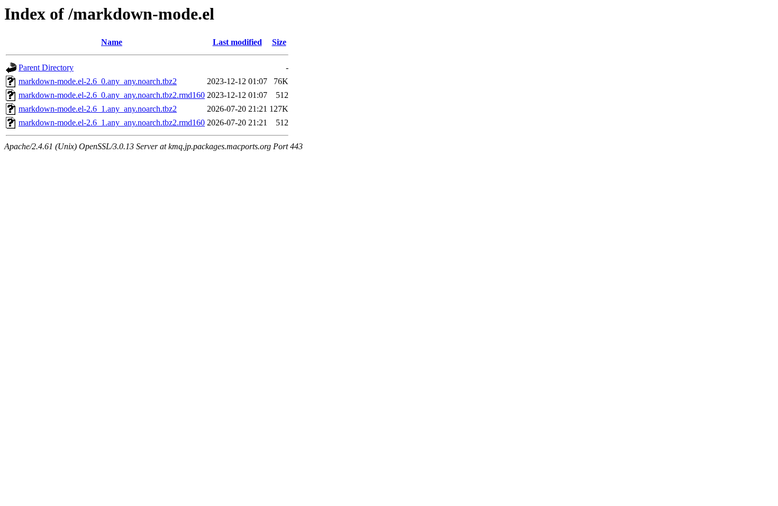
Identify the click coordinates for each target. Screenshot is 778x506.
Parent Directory (46, 67)
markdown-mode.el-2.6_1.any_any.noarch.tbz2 (98, 108)
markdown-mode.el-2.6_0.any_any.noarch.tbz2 (98, 81)
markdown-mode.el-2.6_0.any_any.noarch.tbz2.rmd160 (112, 95)
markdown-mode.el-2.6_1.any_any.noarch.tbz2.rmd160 (112, 122)
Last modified (237, 42)
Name (111, 42)
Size (279, 42)
